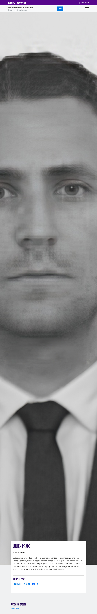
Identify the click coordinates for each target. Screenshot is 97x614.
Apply (60, 8)
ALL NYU (84, 2)
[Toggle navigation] (87, 9)
